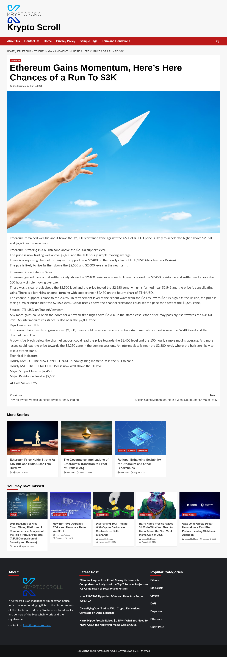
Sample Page (89, 41)
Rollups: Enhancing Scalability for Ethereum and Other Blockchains (139, 464)
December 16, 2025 (64, 538)
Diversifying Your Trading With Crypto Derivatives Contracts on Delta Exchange (109, 610)
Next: (176, 397)
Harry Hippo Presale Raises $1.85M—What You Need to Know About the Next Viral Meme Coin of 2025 (113, 622)
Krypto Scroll (33, 27)
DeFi (153, 603)
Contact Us (31, 41)
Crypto (131, 451)
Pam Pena (71, 472)
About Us (13, 41)
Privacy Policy (65, 41)
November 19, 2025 (107, 542)
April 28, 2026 (28, 546)
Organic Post (60, 515)
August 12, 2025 (149, 542)
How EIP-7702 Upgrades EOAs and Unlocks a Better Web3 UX (70, 527)
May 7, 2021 (36, 86)
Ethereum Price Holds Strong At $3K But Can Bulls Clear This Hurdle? (32, 464)
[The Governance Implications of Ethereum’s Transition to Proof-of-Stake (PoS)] (86, 438)
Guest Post (102, 515)
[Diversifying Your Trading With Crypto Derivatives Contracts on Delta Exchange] (113, 505)
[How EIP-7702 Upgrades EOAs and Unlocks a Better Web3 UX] (70, 505)
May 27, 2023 (139, 472)
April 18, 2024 (22, 472)
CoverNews (125, 651)
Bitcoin (122, 451)
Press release (146, 515)
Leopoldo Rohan (63, 535)
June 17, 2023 (86, 472)
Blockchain (156, 588)
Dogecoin (156, 611)
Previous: (44, 397)
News (13, 515)
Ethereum (15, 60)
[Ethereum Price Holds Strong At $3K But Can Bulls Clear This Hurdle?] (32, 438)
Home (48, 41)
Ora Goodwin (19, 86)
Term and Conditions (116, 41)
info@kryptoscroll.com (37, 625)
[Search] (217, 41)
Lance (15, 546)
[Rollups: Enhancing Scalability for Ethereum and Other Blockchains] (140, 438)
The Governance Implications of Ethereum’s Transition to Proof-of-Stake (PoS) (86, 464)
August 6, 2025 (209, 539)
